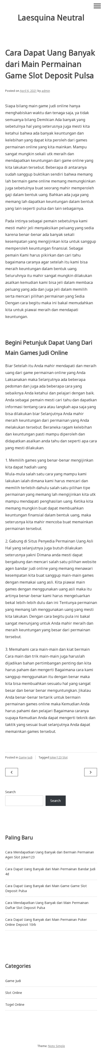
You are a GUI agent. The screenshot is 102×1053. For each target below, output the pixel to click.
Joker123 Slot (59, 757)
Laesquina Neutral (51, 17)
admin (46, 91)
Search (10, 792)
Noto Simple (56, 1046)
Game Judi (25, 757)
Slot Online (13, 992)
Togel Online (14, 1004)
